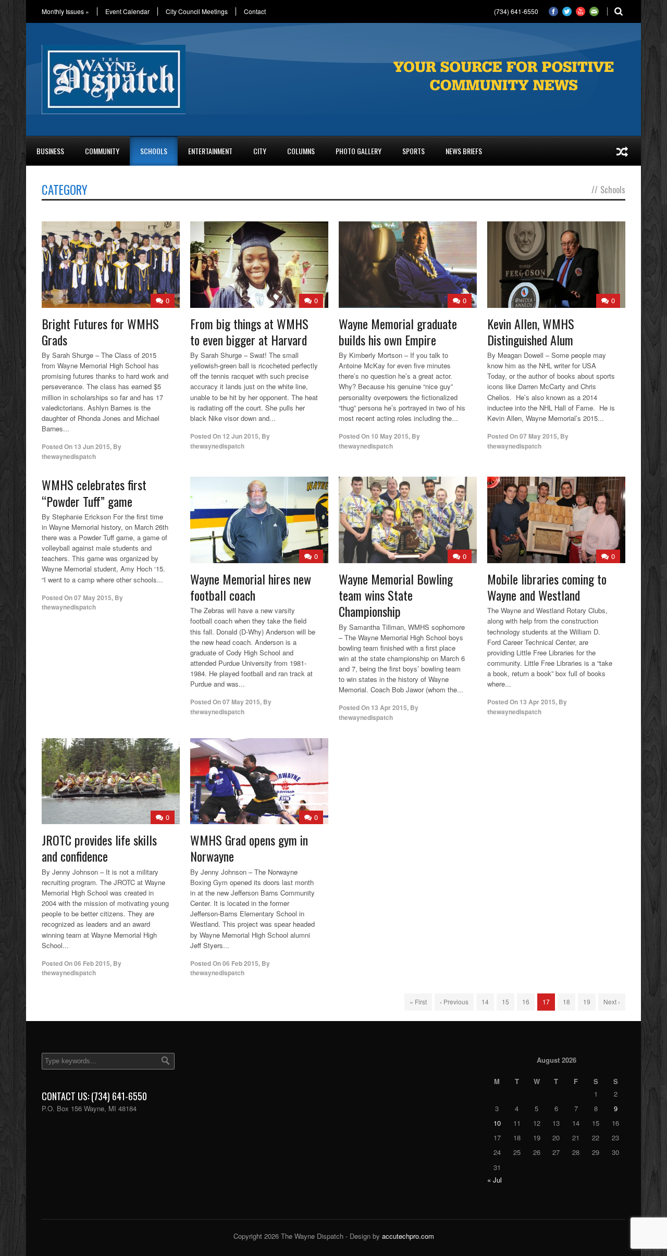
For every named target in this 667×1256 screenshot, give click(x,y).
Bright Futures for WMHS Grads (100, 331)
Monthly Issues (65, 11)
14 (485, 1001)
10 (497, 1123)
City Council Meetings (197, 11)
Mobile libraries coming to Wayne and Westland (547, 586)
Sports (413, 150)
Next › (611, 1001)
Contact (255, 11)
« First (418, 1001)
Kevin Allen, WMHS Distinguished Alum (530, 331)
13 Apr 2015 (389, 707)
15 (505, 1001)
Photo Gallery (358, 150)
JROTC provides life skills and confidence (99, 847)
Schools (153, 150)
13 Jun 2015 (92, 446)
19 (586, 1001)
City (259, 150)
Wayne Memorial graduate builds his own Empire (398, 331)
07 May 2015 (538, 436)
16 (525, 1001)
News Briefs (464, 150)
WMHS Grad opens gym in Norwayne (249, 847)
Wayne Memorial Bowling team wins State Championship (396, 594)
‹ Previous (454, 1001)
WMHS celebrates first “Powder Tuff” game (94, 492)
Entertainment (210, 150)
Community (102, 150)
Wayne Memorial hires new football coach (250, 586)
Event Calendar (127, 11)
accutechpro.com (408, 1236)
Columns (301, 150)
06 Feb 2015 (92, 963)
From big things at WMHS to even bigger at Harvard (249, 331)
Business (50, 150)
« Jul (494, 1180)
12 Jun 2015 (240, 436)
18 (566, 1001)
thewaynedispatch (69, 456)
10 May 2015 (390, 436)
